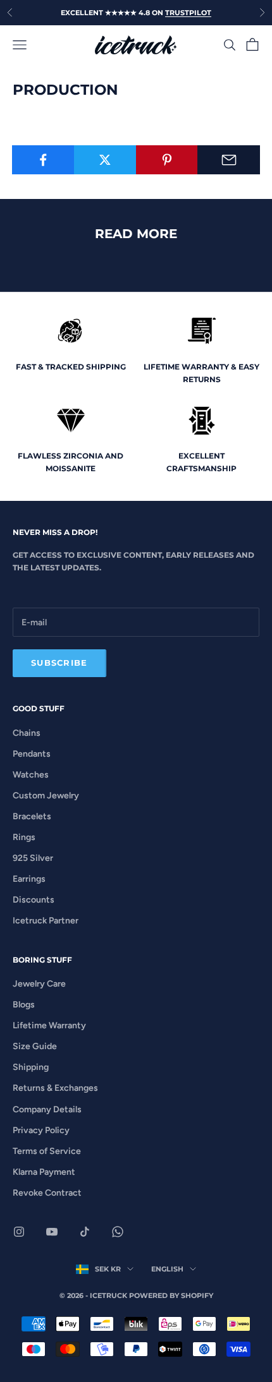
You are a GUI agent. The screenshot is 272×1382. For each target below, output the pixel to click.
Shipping (31, 1067)
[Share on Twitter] (105, 160)
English (167, 1269)
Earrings (29, 879)
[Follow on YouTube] (52, 1231)
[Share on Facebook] (43, 160)
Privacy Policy (41, 1130)
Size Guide (35, 1046)
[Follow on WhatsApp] (117, 1231)
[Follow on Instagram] (19, 1231)
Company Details (47, 1109)
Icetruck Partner (45, 920)
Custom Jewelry (46, 795)
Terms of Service (47, 1151)
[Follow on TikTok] (84, 1231)
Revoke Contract (47, 1192)
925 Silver (33, 858)
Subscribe (59, 663)
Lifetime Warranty (49, 1025)
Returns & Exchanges (55, 1088)
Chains (26, 733)
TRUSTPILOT (188, 12)
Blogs (24, 1004)
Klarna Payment (44, 1172)
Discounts (33, 899)
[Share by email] (228, 160)
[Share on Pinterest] (167, 160)
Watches (31, 774)
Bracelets (32, 816)
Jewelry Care (39, 983)
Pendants (32, 753)
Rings (24, 837)
